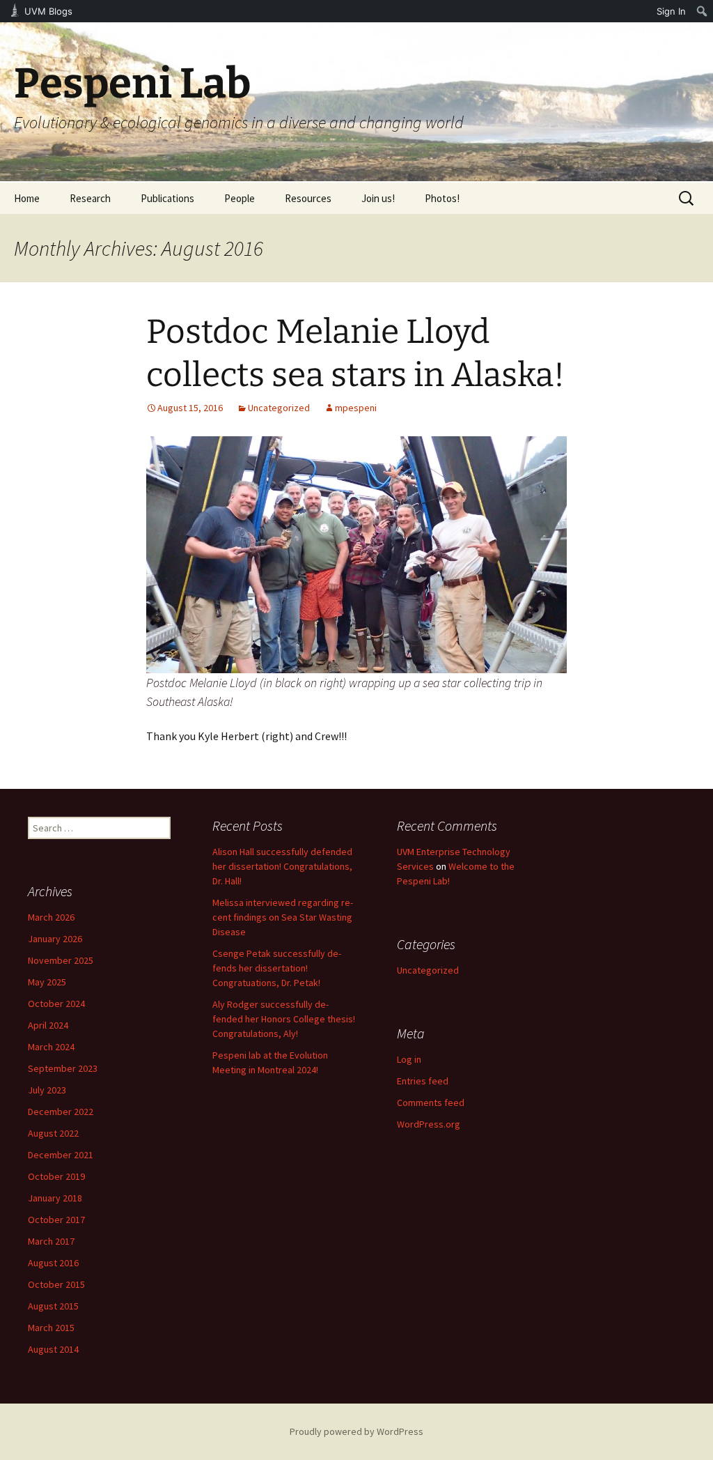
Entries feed (422, 1081)
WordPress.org (428, 1124)
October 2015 (56, 1284)
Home (27, 198)
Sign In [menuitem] (671, 11)
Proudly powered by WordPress (356, 1431)
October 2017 (56, 1219)
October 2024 (56, 1003)
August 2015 (53, 1306)
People (239, 198)
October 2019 (56, 1176)
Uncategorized (279, 407)
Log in (409, 1059)
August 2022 (53, 1133)
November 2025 (60, 960)
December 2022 (60, 1111)
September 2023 (62, 1068)
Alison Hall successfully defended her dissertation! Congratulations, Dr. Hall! (282, 866)
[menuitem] (702, 11)
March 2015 (51, 1327)
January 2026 (55, 938)
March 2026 (51, 917)
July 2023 (47, 1090)
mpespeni (356, 407)
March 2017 (51, 1241)
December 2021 (60, 1154)
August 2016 (53, 1263)
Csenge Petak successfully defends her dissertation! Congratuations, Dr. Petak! (276, 968)
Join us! (378, 198)
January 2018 (55, 1198)
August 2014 (53, 1349)
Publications (167, 198)
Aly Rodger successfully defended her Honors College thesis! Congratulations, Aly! (283, 1019)
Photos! (442, 198)
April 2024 (48, 1025)
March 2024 (51, 1046)
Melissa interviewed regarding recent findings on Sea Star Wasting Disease (282, 917)
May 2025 (47, 982)
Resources (308, 198)
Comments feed (430, 1102)
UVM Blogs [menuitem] (48, 11)
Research (90, 198)
